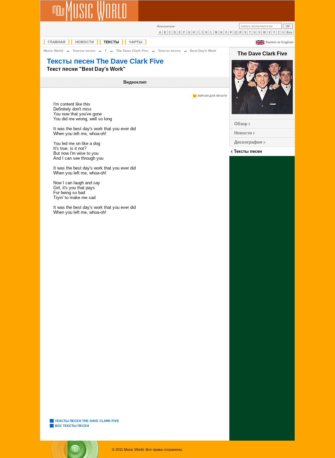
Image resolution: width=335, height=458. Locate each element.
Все (289, 32)
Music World (53, 50)
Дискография (248, 142)
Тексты (111, 42)
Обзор (240, 123)
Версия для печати (212, 95)
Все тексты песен (72, 426)
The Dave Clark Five (132, 50)
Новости (84, 42)
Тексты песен (248, 151)
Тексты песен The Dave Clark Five (105, 61)
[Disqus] (135, 317)
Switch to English (279, 42)
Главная (56, 42)
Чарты (135, 42)
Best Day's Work (203, 50)
